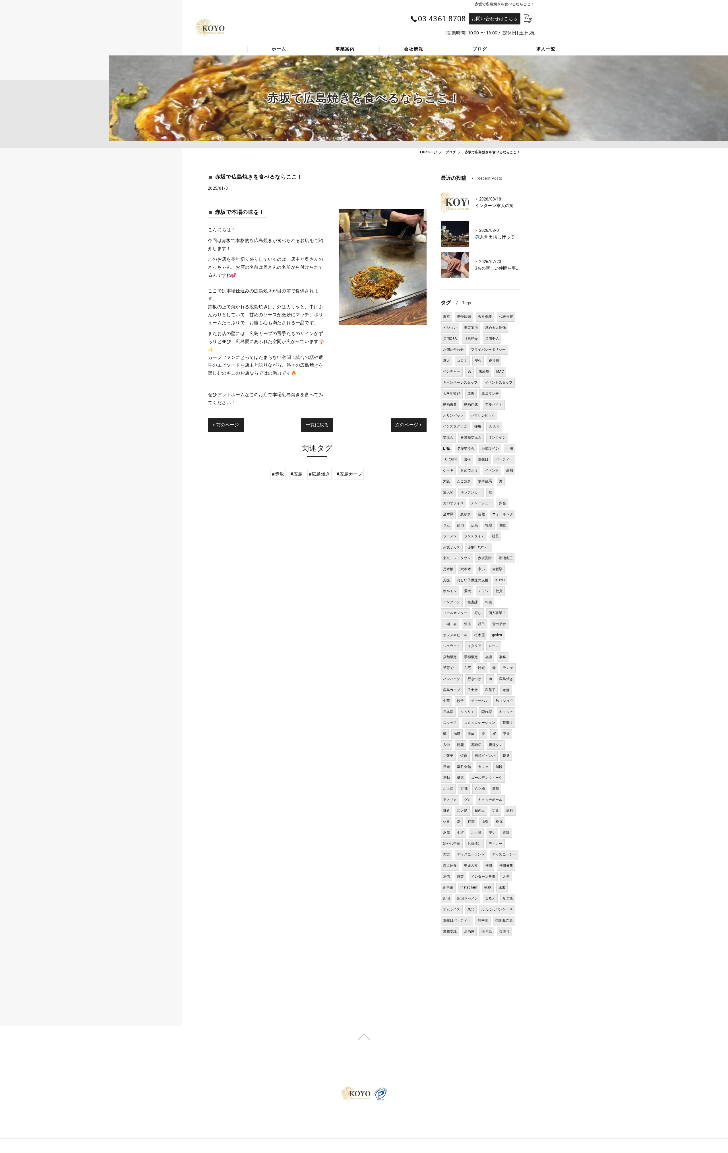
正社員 (494, 361)
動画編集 (450, 404)
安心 (478, 361)
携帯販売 (464, 317)
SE (469, 371)
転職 (488, 602)
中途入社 (471, 865)
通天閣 (448, 492)
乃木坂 (448, 569)
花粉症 (476, 745)
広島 (474, 525)
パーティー (504, 459)
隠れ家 (486, 712)
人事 (505, 877)
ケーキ (448, 470)
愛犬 (467, 591)
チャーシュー (481, 503)
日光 (446, 767)
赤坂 (471, 394)
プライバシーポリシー (488, 350)
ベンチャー (451, 371)
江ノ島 (462, 811)
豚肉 (471, 734)
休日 (446, 822)
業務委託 (450, 931)
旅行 (509, 811)
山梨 (485, 822)
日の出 (480, 811)
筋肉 (460, 525)
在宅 (467, 668)
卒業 (506, 734)
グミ (467, 800)
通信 (446, 877)
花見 (505, 756)
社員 (499, 591)
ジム (446, 525)
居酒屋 (469, 931)
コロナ (462, 361)
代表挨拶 (506, 317)
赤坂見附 (485, 558)
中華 (446, 701)
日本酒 (448, 712)
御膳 (457, 734)
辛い (492, 832)
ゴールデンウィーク (486, 778)
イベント (492, 470)
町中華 (483, 920)
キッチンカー (470, 492)
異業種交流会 (470, 437)
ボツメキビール (455, 635)
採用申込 (492, 339)
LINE (446, 449)
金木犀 (448, 514)
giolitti (497, 635)
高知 (509, 470)
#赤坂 (278, 474)
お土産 (448, 789)
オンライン (497, 437)
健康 (460, 778)
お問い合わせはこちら (494, 18)
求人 (446, 361)
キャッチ (506, 712)
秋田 (481, 624)
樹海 (499, 822)
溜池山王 (506, 558)
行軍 (471, 822)
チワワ (483, 591)
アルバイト (493, 404)
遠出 (502, 887)
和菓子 (490, 690)
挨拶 (487, 887)
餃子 (460, 701)
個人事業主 (497, 613)
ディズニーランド (471, 854)
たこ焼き (464, 481)
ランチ (508, 668)
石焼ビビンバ (485, 756)
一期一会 (450, 624)
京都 (463, 789)
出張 (467, 459)
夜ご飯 (507, 898)
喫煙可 (504, 931)
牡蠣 (488, 525)
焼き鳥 (486, 931)
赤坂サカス (451, 547)
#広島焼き (319, 474)
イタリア (474, 646)
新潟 (446, 898)
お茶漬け (474, 844)
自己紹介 (450, 865)
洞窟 (446, 832)
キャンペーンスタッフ (460, 383)
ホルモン (450, 591)
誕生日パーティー (457, 920)
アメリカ (450, 800)
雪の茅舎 (499, 624)
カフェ (483, 767)
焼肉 (463, 756)
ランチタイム (474, 536)
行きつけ (474, 679)
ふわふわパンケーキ (497, 909)
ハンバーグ (451, 679)
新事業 (448, 887)
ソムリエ (467, 712)
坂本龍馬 (485, 481)
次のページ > (408, 424)
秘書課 (473, 602)
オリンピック (453, 416)
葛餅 (495, 789)
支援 (446, 580)
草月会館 (464, 767)
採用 (477, 426)
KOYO (500, 580)
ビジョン (450, 328)
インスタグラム (455, 426)
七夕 (460, 832)
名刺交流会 (466, 449)
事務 (502, 657)
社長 (495, 536)
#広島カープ (349, 474)
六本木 (465, 569)
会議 (488, 657)
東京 (446, 317)
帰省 (467, 624)
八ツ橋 (480, 789)
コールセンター (455, 613)
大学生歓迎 (451, 394)
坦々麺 (476, 832)
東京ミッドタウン (457, 558)
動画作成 (471, 404)
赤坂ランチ (490, 394)
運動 (446, 778)
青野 (506, 832)
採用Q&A (450, 339)
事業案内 (471, 328)
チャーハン (480, 701)
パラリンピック (483, 416)
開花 (460, 745)
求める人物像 (495, 328)
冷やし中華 (451, 844)
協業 (460, 877)
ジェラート (451, 646)
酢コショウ (504, 701)
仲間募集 (506, 865)
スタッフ (450, 723)
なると (490, 898)
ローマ (494, 646)
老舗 (505, 690)
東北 (471, 909)
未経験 (484, 371)
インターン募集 (483, 877)
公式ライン (490, 449)
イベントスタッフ (499, 383)
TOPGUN (450, 459)
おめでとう (469, 470)
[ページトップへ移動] (364, 1036)
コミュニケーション (479, 723)
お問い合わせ (453, 350)
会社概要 (485, 317)
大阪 (446, 481)
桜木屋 (479, 635)
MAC (500, 371)
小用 (509, 449)
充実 (446, 854)
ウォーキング (502, 514)
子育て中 (450, 668)
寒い (481, 569)
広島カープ (451, 690)
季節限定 (471, 657)
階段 (499, 767)
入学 (446, 745)
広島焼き (506, 679)
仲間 (488, 865)
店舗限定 (450, 657)
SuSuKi (494, 426)
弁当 (502, 503)
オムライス (451, 909)
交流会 (448, 437)
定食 (495, 811)
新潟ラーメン (467, 898)
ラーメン (450, 536)
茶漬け (507, 723)
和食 (502, 525)
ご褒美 (448, 756)
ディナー (495, 844)
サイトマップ (478, 1069)
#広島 (296, 474)
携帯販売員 (504, 920)
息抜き (465, 514)
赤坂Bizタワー (479, 547)
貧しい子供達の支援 (472, 580)
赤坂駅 (497, 569)
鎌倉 (446, 811)
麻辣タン (496, 745)
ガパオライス (453, 503)
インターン (451, 602)
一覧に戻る (317, 424)
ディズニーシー (504, 854)
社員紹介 (471, 339)
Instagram (468, 887)
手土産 (473, 690)
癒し (477, 613)
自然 (481, 514)
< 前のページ (225, 424)
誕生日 (483, 459)
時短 (481, 668)
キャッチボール (490, 800)
